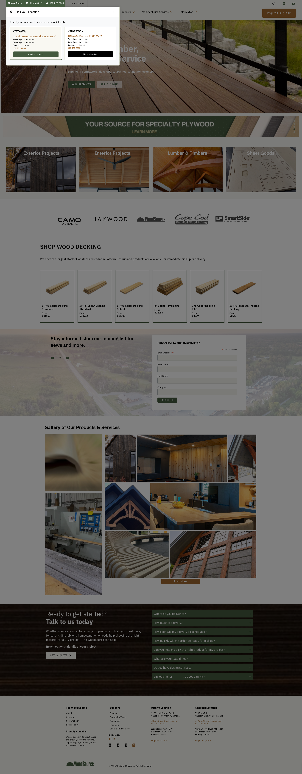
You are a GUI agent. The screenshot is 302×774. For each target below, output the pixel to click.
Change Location (90, 54)
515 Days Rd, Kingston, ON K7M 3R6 (84, 36)
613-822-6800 (19, 48)
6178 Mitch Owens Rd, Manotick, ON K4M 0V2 (33, 36)
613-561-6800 (74, 48)
